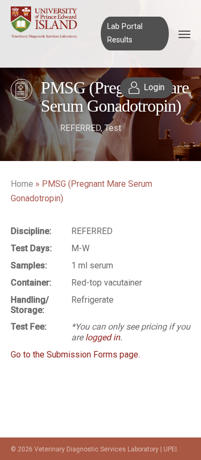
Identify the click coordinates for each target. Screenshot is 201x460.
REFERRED (80, 128)
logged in (102, 337)
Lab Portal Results (125, 33)
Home (22, 184)
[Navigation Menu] (184, 33)
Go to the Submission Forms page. (75, 354)
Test (113, 128)
